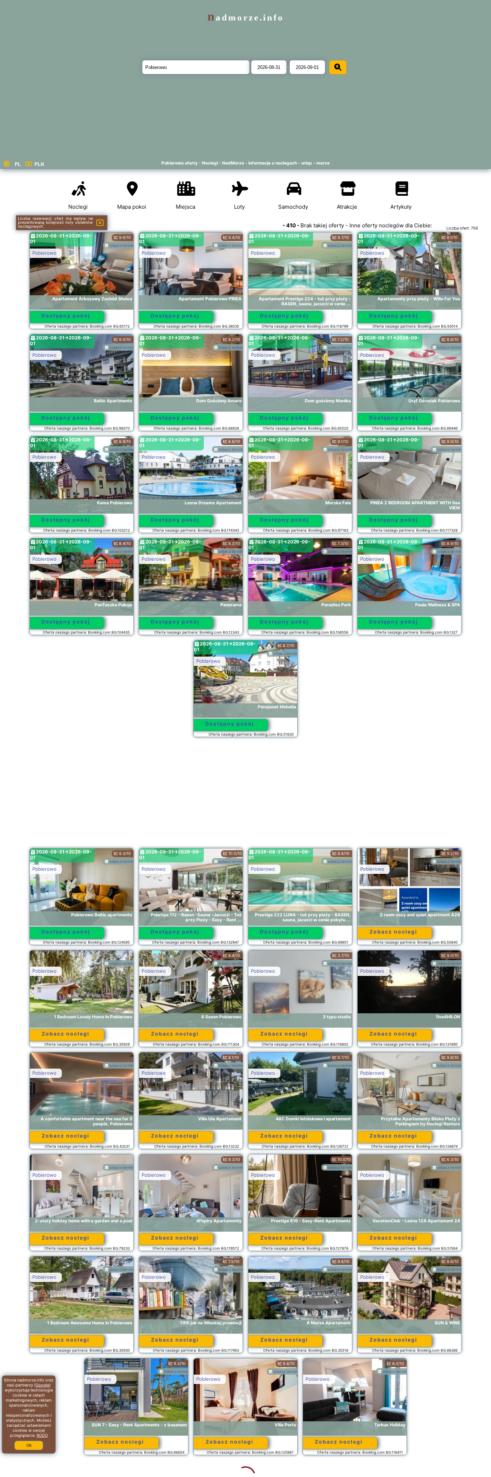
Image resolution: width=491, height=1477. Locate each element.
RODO (42, 1435)
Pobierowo (44, 253)
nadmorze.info (245, 17)
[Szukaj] (338, 67)
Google (42, 1385)
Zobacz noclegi (393, 932)
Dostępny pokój (65, 315)
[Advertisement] (245, 796)
